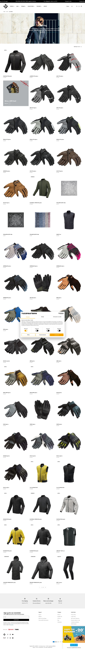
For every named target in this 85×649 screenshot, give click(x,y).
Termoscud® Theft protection (43, 620)
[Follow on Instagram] (10, 634)
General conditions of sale (75, 620)
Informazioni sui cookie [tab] (57, 316)
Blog (58, 620)
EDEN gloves (58, 297)
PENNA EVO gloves (7, 139)
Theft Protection (73, 624)
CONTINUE (16, 619)
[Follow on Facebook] (7, 634)
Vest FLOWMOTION (34, 487)
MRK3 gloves (32, 361)
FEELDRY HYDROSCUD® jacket (36, 582)
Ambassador (60, 622)
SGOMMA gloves (6, 455)
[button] (72, 6)
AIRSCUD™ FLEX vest (60, 550)
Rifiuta (28, 334)
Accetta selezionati (42, 334)
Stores (68, 6)
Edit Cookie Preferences (75, 618)
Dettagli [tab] (42, 316)
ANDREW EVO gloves (34, 76)
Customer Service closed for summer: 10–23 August (53, 1)
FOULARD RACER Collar (61, 202)
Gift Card (59, 618)
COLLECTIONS (31, 6)
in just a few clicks (48, 603)
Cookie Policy (73, 616)
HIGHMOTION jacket (7, 519)
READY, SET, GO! (74, 645)
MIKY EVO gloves (59, 76)
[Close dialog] (84, 627)
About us (59, 614)
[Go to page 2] (45, 587)
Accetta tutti (57, 334)
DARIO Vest (58, 234)
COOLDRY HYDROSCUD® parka (9, 582)
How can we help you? (36, 603)
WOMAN (23, 6)
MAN (17, 6)
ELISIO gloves (59, 392)
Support (40, 614)
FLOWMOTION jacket (7, 550)
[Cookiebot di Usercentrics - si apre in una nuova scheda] (59, 313)
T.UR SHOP (38, 6)
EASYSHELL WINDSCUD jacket (36, 202)
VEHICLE (11, 6)
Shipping (40, 616)
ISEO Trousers (59, 582)
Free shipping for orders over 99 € (14, 1)
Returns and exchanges (42, 618)
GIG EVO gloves (33, 171)
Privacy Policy (11, 624)
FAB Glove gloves (6, 361)
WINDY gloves (32, 424)
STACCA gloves (33, 455)
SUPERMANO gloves (7, 266)
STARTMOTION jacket (60, 519)
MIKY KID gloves (33, 297)
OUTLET (45, 6)
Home (4, 11)
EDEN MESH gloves (7, 392)
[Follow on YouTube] (12, 634)
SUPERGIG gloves (6, 171)
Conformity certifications (75, 622)
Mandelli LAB (60, 616)
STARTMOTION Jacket (7, 76)
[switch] (37, 330)
